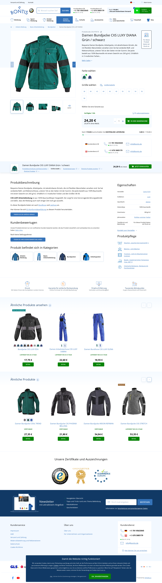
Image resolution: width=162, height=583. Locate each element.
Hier (51, 576)
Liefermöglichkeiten (142, 113)
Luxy (148, 197)
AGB (12, 534)
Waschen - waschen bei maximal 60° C (136, 243)
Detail (28, 364)
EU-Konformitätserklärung (36, 209)
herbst (148, 217)
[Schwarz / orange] (28, 345)
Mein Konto (148, 2)
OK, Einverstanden (100, 576)
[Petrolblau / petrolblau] (18, 345)
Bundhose (42, 205)
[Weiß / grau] (34, 345)
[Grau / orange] (24, 420)
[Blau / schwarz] (90, 77)
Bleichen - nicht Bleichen (132, 249)
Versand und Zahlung (17, 2)
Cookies (56, 565)
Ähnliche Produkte (30, 171)
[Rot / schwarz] (31, 345)
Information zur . (127, 508)
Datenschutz (15, 544)
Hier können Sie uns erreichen (136, 550)
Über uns (67, 531)
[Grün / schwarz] (84, 77)
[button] (74, 65)
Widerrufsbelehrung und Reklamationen (25, 541)
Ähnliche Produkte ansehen (90, 169)
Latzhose (53, 205)
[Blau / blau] (21, 345)
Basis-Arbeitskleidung (37, 27)
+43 (97, 10)
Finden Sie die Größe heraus (24, 214)
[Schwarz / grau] (24, 345)
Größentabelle (109, 85)
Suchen (65, 10)
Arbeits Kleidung (21, 27)
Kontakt (30, 2)
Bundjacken (52, 27)
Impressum (14, 531)
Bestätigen (145, 502)
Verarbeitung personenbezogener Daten (133, 508)
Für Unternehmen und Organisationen (78, 534)
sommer (142, 217)
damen (148, 202)
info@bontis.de (136, 144)
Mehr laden (86, 60)
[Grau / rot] (14, 345)
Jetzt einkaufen (141, 166)
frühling (136, 217)
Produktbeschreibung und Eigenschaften (34, 169)
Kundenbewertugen (70, 169)
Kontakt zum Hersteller (126, 230)
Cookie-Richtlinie (16, 547)
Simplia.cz (148, 578)
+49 (81, 10)
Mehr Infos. (19, 230)
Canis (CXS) (146, 192)
